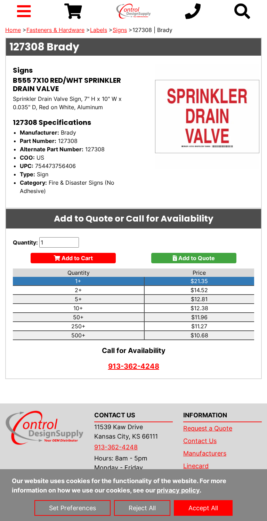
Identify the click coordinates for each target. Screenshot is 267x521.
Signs (120, 29)
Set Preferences (72, 508)
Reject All (142, 508)
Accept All (203, 508)
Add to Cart (76, 258)
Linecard (196, 466)
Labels (98, 29)
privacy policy (178, 490)
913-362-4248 (133, 366)
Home (13, 29)
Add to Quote (196, 258)
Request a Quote (207, 428)
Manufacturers (204, 453)
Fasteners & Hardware (55, 29)
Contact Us (200, 440)
